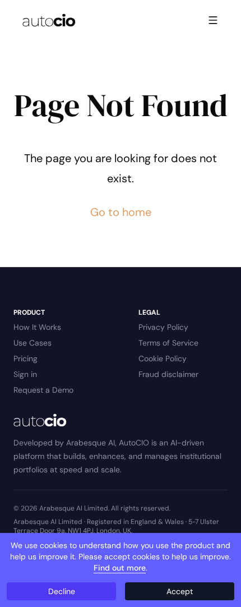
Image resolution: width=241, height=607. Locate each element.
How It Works (37, 327)
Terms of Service (168, 343)
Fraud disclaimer (168, 374)
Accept (179, 591)
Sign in (25, 374)
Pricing (25, 358)
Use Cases (32, 343)
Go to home (120, 212)
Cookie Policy (162, 358)
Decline (61, 591)
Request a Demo (43, 390)
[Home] (49, 20)
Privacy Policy (163, 327)
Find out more (120, 568)
